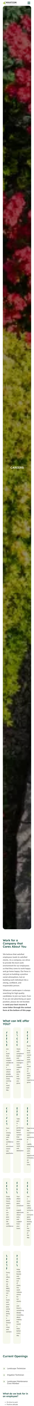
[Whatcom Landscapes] (9, 2)
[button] (17, 1368)
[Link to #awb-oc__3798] (29, 2)
